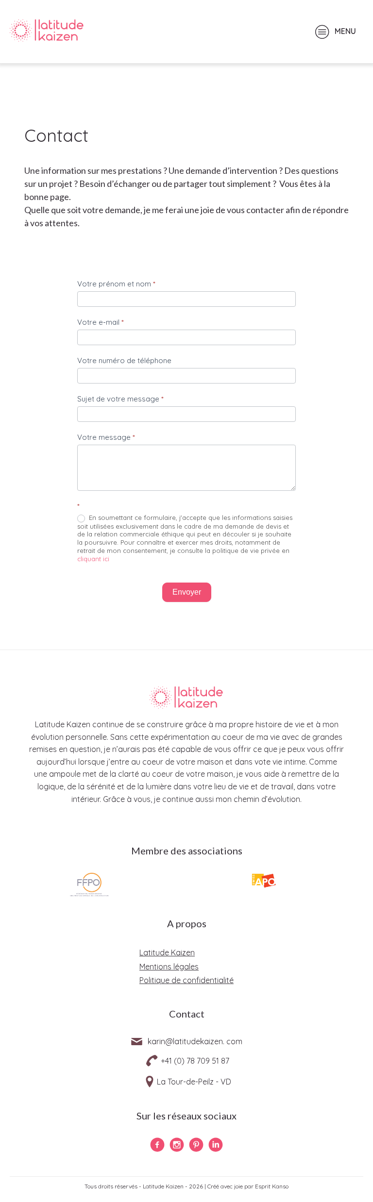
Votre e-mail (100, 322)
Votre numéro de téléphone (124, 360)
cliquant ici (93, 559)
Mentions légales (169, 966)
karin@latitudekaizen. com (195, 1041)
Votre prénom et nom (116, 283)
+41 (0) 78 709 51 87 (195, 1061)
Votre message (106, 437)
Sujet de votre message (120, 398)
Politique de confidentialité (186, 980)
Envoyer (186, 592)
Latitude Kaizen (167, 952)
